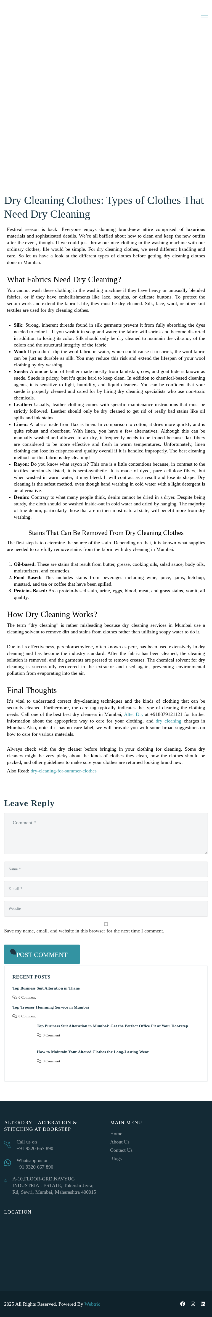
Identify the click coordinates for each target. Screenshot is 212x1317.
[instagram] (193, 1304)
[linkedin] (203, 1304)
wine (151, 577)
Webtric (92, 1304)
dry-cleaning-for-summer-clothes (64, 771)
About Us (119, 1142)
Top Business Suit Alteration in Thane (46, 988)
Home (116, 1133)
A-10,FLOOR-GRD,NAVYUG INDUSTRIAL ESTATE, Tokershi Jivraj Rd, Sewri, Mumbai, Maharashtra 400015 (54, 1185)
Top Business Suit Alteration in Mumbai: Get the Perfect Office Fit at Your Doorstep (112, 1026)
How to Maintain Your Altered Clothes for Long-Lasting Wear (93, 1052)
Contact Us (121, 1150)
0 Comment (27, 997)
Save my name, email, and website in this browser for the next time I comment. (84, 931)
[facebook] (182, 1304)
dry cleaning (168, 721)
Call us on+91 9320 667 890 (35, 1145)
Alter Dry (133, 714)
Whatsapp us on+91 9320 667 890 (35, 1164)
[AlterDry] (45, 15)
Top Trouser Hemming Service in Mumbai (50, 1007)
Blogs (116, 1158)
